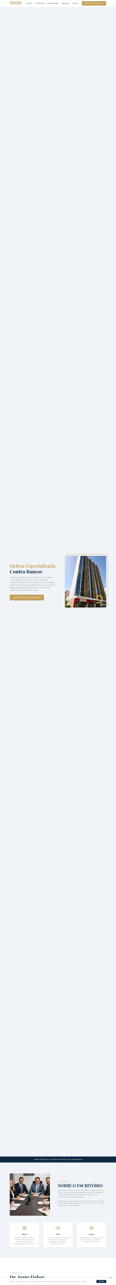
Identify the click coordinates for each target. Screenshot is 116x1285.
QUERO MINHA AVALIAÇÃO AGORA (26, 597)
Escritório (29, 3)
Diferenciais (65, 3)
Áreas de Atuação (52, 3)
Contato (74, 3)
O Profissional (39, 3)
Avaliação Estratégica (94, 3)
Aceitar (101, 1281)
